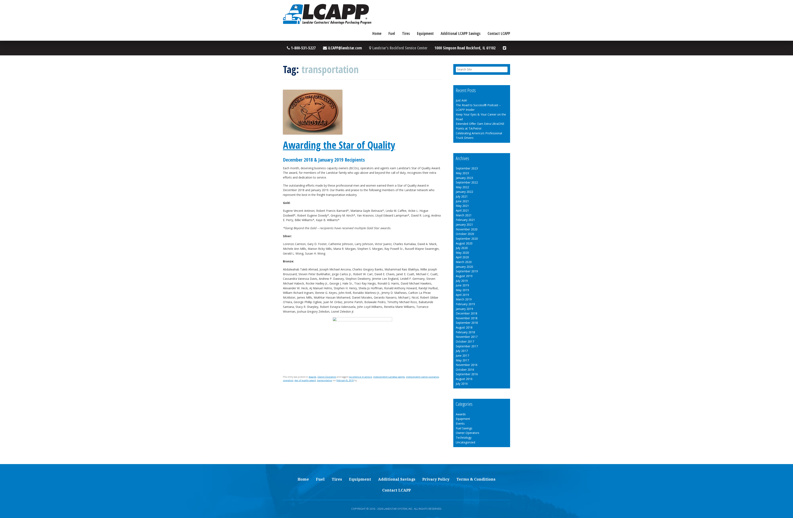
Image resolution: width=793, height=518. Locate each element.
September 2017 (467, 346)
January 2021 (464, 224)
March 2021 (464, 215)
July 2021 (462, 196)
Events (460, 423)
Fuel (391, 33)
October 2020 (465, 234)
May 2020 (462, 253)
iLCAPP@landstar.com (344, 48)
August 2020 (464, 243)
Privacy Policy (435, 479)
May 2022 (462, 187)
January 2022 (464, 192)
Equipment (425, 33)
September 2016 (467, 374)
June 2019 (462, 285)
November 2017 (466, 337)
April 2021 (462, 210)
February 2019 (465, 304)
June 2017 (462, 355)
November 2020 (466, 229)
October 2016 (465, 370)
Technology (463, 437)
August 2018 (464, 327)
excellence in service (360, 376)
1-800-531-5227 (303, 48)
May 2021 (462, 206)
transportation (324, 380)
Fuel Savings (464, 428)
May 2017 (462, 360)
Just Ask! (461, 100)
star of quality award (305, 380)
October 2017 (465, 341)
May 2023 (462, 173)
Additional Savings (396, 479)
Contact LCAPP (499, 33)
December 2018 (466, 313)
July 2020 (462, 248)
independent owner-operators (422, 376)
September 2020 (467, 239)
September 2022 (467, 182)
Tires (406, 33)
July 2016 (462, 384)
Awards (312, 376)
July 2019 (462, 281)
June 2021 (462, 201)
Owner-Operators (326, 376)
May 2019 (462, 290)
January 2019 (464, 309)
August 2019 (464, 276)
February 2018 (465, 332)
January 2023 (464, 178)
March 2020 (464, 262)
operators (288, 380)
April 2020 (462, 257)
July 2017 (462, 351)
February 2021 (465, 220)
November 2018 (466, 318)
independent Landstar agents (389, 376)
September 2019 (467, 271)
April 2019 (462, 295)
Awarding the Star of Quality (339, 145)
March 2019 (464, 299)
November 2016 (466, 365)
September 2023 (467, 168)
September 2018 (467, 323)
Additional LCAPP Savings (461, 33)
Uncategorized (465, 442)
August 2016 (464, 379)
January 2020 (464, 267)
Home (376, 33)
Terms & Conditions (475, 479)
